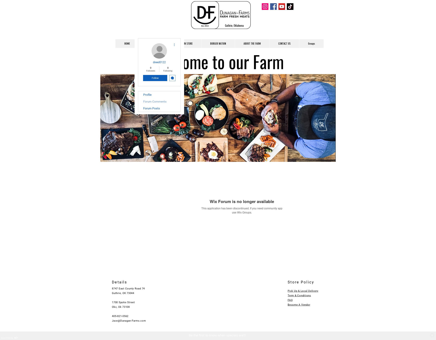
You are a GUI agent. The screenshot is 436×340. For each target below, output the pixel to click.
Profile (147, 94)
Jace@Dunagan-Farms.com (129, 320)
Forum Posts (151, 108)
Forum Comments (155, 101)
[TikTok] (290, 6)
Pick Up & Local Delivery (303, 290)
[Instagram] (265, 6)
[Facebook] (273, 6)
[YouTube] (281, 6)
